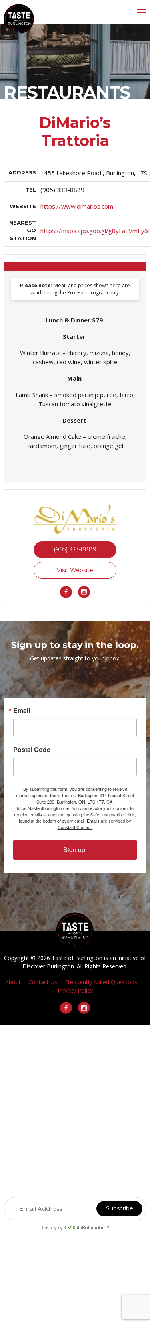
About (13, 982)
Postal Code (31, 749)
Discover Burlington (48, 966)
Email (21, 710)
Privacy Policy (75, 990)
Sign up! (75, 849)
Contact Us (42, 982)
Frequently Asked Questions (101, 982)
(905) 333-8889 (75, 549)
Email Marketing (66, 1234)
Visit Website (75, 570)
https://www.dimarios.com (76, 206)
